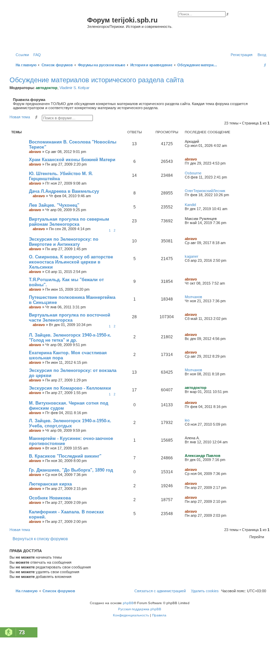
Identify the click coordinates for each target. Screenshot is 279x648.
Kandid (190, 205)
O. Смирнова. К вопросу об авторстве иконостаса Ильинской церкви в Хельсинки (71, 262)
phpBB (128, 603)
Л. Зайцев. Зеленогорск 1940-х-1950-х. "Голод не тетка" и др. (70, 337)
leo (187, 420)
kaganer (191, 256)
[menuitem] (36, 55)
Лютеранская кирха (50, 484)
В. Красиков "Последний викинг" (65, 456)
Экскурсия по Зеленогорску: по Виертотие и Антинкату (63, 242)
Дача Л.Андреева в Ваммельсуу (64, 191)
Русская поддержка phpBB (139, 609)
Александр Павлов (202, 456)
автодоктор (47, 88)
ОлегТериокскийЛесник (205, 191)
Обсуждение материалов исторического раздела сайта (97, 80)
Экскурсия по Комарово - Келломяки (70, 388)
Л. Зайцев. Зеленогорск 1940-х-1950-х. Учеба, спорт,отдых (70, 423)
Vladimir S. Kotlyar (74, 88)
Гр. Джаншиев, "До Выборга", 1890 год (71, 470)
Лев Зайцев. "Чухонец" (54, 205)
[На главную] (49, 28)
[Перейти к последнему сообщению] (201, 141)
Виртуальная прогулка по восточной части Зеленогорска (69, 317)
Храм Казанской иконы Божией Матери (72, 159)
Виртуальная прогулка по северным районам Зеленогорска (69, 222)
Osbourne (193, 173)
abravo (35, 152)
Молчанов (193, 297)
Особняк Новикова (50, 497)
